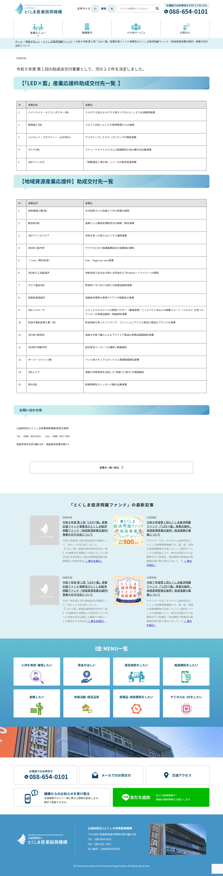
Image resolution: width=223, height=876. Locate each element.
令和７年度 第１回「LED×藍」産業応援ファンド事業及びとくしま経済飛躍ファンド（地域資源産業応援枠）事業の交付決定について (85, 588)
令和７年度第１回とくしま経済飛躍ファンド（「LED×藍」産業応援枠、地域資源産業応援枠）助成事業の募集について (169, 588)
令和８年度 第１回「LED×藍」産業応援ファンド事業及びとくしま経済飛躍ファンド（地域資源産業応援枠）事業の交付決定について (85, 528)
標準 (103, 8)
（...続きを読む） (93, 561)
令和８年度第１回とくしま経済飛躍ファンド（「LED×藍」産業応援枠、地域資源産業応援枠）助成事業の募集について (169, 528)
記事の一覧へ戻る (109, 467)
